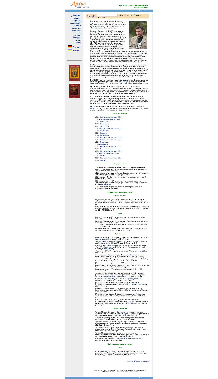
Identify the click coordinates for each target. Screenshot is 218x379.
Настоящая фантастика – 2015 (110, 146)
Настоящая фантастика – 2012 (110, 128)
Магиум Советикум (106, 149)
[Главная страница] (80, 8)
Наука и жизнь (109, 247)
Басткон (127, 175)
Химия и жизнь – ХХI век (108, 243)
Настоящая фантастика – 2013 (110, 137)
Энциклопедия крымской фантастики (129, 339)
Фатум (102, 160)
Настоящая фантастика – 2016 (110, 151)
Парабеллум (104, 135)
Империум (103, 133)
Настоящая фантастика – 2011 (110, 119)
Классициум (104, 124)
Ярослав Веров (96, 26)
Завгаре (131, 301)
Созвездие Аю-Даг (110, 279)
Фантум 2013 (104, 131)
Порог (99, 103)
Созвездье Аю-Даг (121, 82)
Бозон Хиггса (104, 122)
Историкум (104, 144)
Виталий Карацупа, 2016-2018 (138, 361)
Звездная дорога (101, 239)
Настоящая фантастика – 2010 (110, 117)
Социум (102, 156)
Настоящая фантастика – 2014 (110, 140)
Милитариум (104, 142)
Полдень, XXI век (136, 251)
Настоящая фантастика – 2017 (110, 153)
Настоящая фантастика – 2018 (110, 158)
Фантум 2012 (104, 126)
